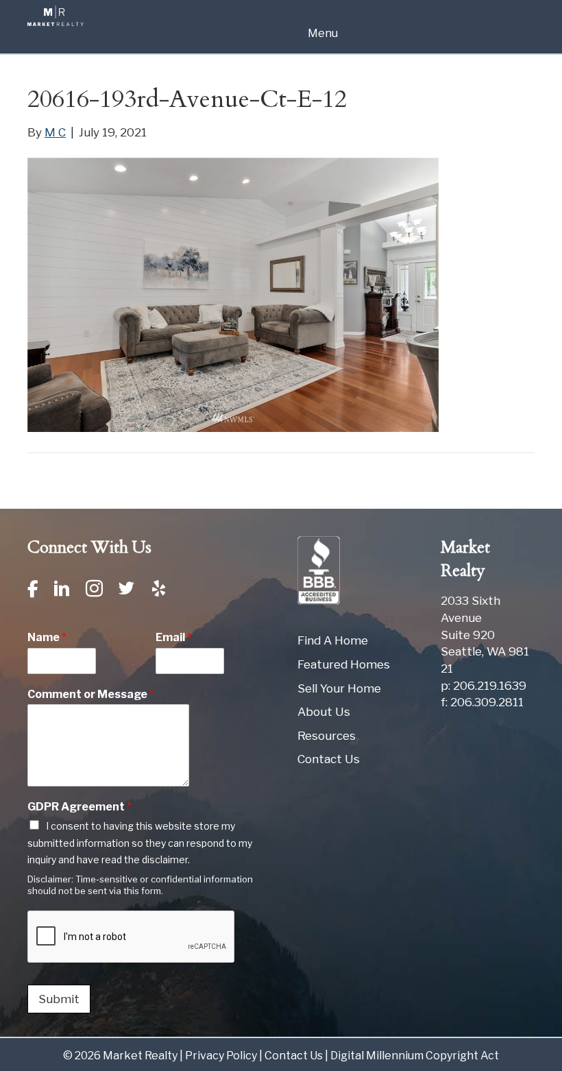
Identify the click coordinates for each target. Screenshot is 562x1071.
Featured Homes (343, 664)
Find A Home (332, 640)
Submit (59, 999)
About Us (323, 712)
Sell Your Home (339, 688)
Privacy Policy (221, 1055)
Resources (326, 736)
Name (46, 637)
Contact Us (328, 759)
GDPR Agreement (79, 806)
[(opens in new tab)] (318, 570)
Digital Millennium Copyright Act (414, 1055)
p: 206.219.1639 (483, 686)
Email (174, 637)
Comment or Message (90, 694)
